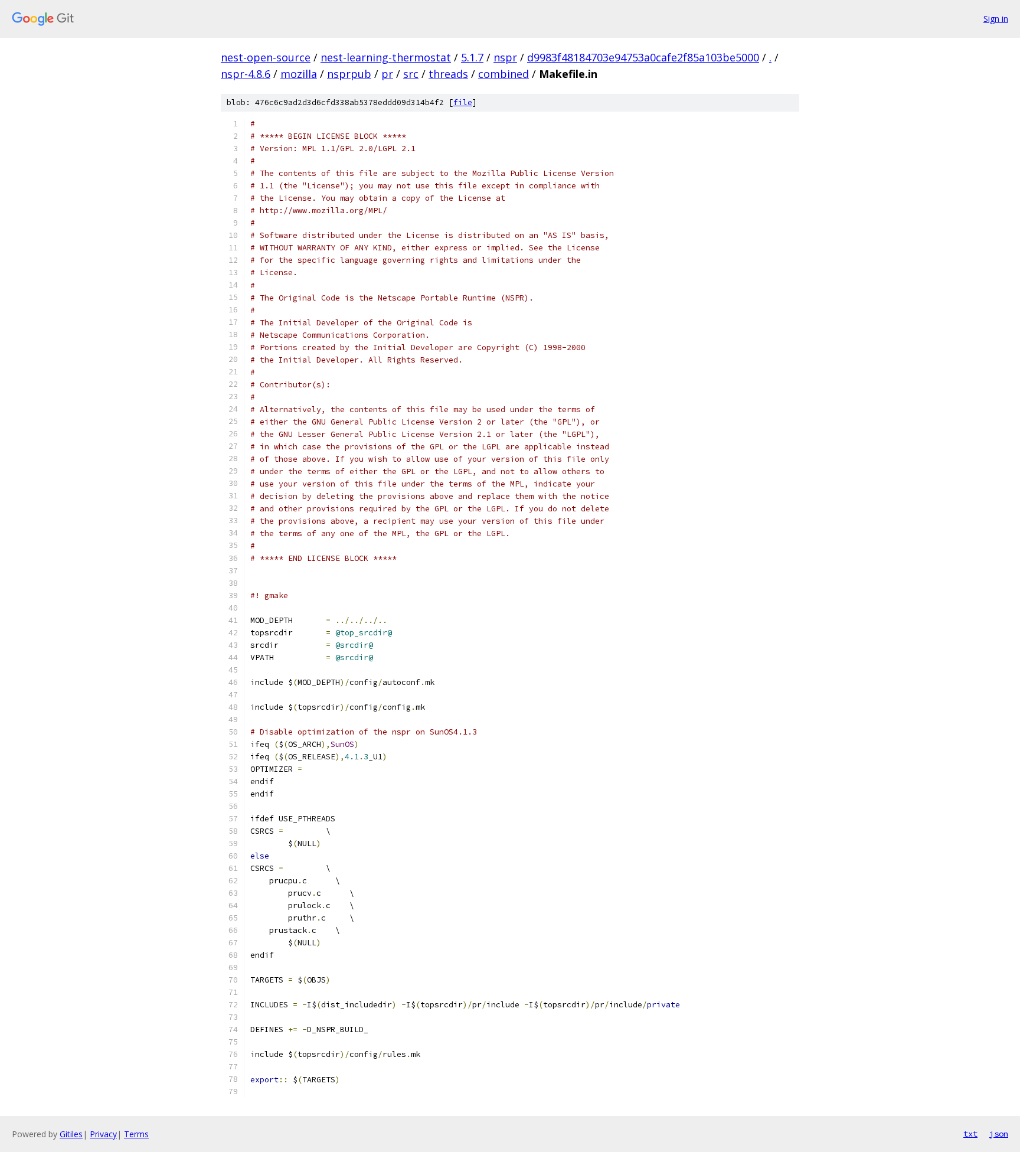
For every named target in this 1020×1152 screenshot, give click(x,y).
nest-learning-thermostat (386, 57)
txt (970, 1133)
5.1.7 (472, 57)
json (998, 1133)
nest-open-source (265, 57)
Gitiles (71, 1134)
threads (448, 74)
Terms (136, 1134)
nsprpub (349, 74)
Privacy (103, 1134)
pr (387, 74)
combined (503, 74)
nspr (505, 57)
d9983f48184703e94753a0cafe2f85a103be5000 (643, 57)
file (462, 102)
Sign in (995, 18)
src (411, 74)
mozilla (298, 74)
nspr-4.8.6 (245, 74)
